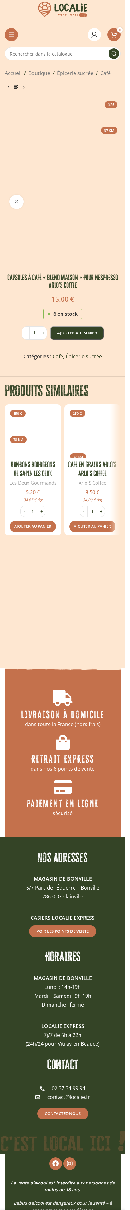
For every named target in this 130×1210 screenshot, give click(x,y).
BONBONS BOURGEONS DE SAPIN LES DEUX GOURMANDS (33, 473)
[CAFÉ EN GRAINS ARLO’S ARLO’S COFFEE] (93, 433)
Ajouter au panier (77, 333)
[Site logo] (62, 8)
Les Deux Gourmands (32, 482)
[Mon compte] (94, 34)
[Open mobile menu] (11, 34)
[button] (33, 526)
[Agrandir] (16, 202)
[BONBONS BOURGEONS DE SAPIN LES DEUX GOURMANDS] (33, 433)
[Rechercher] (114, 53)
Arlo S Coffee (92, 482)
